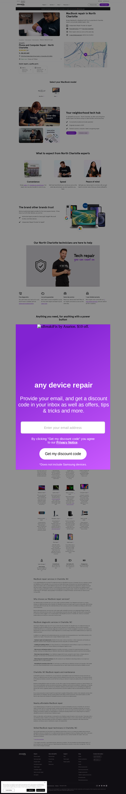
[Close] (44, 782)
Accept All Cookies (40, 790)
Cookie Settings (9, 790)
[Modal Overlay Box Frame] (63, 397)
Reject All (31, 790)
